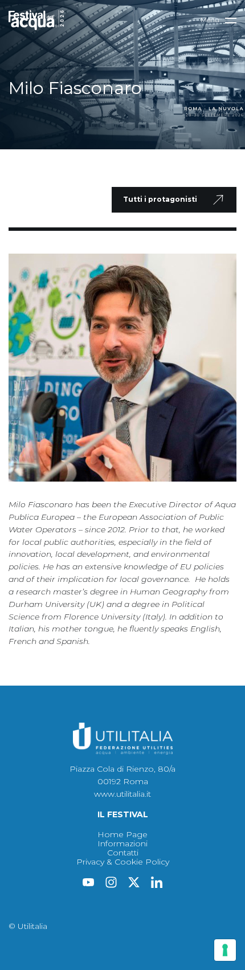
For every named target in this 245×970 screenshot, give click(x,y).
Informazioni (122, 843)
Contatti (122, 852)
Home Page (122, 834)
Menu (210, 19)
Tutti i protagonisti (160, 199)
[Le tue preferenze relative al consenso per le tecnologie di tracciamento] (225, 950)
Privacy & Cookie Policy (122, 862)
